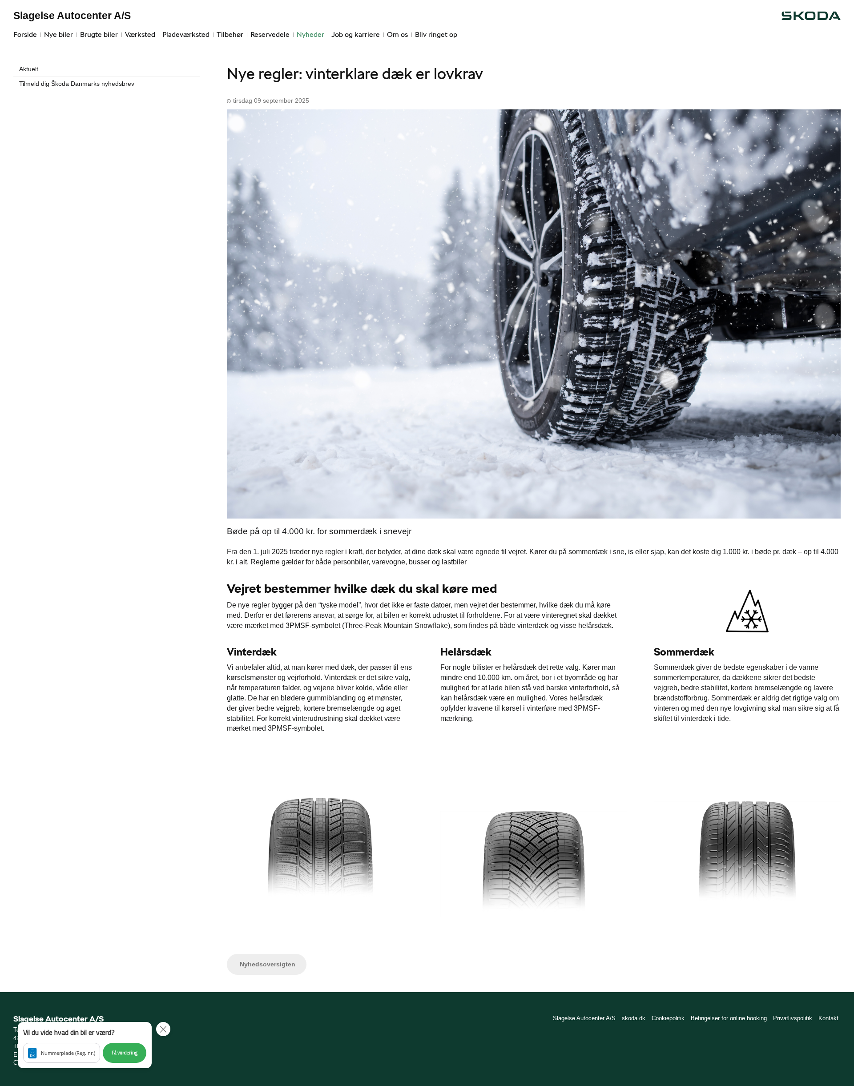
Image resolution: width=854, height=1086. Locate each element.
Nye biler (58, 34)
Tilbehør (230, 34)
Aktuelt (28, 68)
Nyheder (310, 34)
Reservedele (270, 34)
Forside (25, 34)
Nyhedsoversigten (266, 964)
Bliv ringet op (436, 34)
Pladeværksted (185, 34)
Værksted (140, 34)
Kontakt (828, 1018)
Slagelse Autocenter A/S (72, 15)
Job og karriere (355, 34)
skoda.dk (633, 1018)
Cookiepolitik (668, 1018)
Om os (397, 34)
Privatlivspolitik (792, 1018)
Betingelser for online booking (729, 1018)
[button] (85, 1045)
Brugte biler (99, 34)
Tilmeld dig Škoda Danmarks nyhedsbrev (76, 83)
